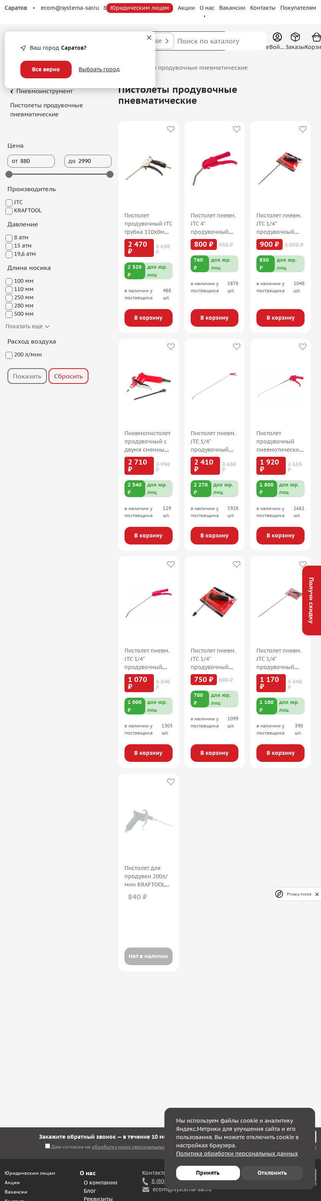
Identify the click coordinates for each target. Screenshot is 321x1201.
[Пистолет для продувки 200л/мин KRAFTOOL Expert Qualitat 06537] (148, 821)
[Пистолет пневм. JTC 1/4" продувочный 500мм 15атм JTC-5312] (280, 603)
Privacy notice (299, 894)
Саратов (16, 7)
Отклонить (272, 1172)
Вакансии (232, 7)
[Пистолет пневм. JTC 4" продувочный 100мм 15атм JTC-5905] (214, 168)
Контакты (263, 7)
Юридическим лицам (139, 7)
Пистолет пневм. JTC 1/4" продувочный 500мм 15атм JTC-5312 (280, 667)
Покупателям (298, 7)
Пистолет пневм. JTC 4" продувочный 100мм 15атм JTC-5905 (214, 232)
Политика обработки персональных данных (237, 1153)
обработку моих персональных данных (138, 1147)
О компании (100, 1182)
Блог (90, 1190)
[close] (317, 894)
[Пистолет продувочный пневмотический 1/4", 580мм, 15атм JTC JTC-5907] (280, 386)
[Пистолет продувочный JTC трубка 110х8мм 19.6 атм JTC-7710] (148, 168)
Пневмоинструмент (44, 91)
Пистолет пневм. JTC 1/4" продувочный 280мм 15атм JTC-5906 (148, 667)
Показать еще (24, 326)
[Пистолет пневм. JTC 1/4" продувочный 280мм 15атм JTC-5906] (148, 603)
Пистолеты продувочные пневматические (46, 109)
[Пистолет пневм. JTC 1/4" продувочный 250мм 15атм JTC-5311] (280, 168)
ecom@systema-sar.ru (70, 7)
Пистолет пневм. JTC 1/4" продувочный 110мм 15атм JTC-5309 (214, 667)
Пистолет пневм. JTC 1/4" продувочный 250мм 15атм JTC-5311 (280, 232)
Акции (186, 7)
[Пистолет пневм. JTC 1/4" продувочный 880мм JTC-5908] (214, 386)
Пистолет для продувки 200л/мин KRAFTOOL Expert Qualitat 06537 (146, 884)
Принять (208, 1172)
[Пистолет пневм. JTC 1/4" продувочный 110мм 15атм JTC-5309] (214, 603)
